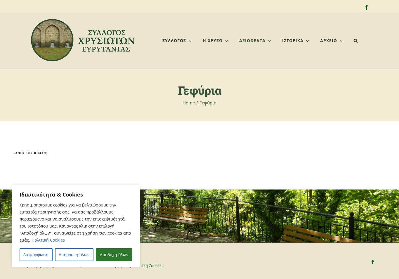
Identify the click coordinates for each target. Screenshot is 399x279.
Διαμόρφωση (35, 254)
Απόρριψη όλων (74, 254)
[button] (356, 40)
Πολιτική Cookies (48, 240)
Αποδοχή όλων (114, 254)
